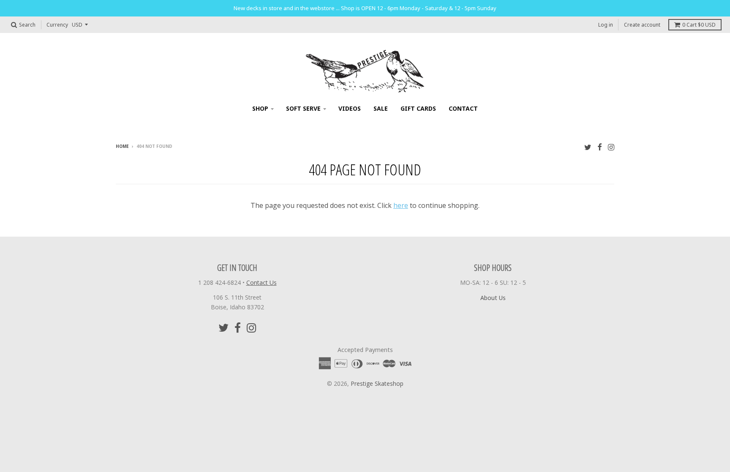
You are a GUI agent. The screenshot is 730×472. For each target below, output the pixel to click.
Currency (57, 24)
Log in (605, 24)
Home (122, 146)
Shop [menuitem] (260, 108)
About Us (493, 298)
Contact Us (261, 282)
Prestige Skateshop (377, 383)
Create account (642, 24)
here (400, 205)
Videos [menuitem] (349, 108)
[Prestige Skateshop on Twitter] (587, 147)
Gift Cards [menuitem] (418, 108)
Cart (699, 24)
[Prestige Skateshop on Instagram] (611, 147)
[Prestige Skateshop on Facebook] (599, 147)
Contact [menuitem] (463, 108)
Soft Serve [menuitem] (303, 108)
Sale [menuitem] (380, 108)
